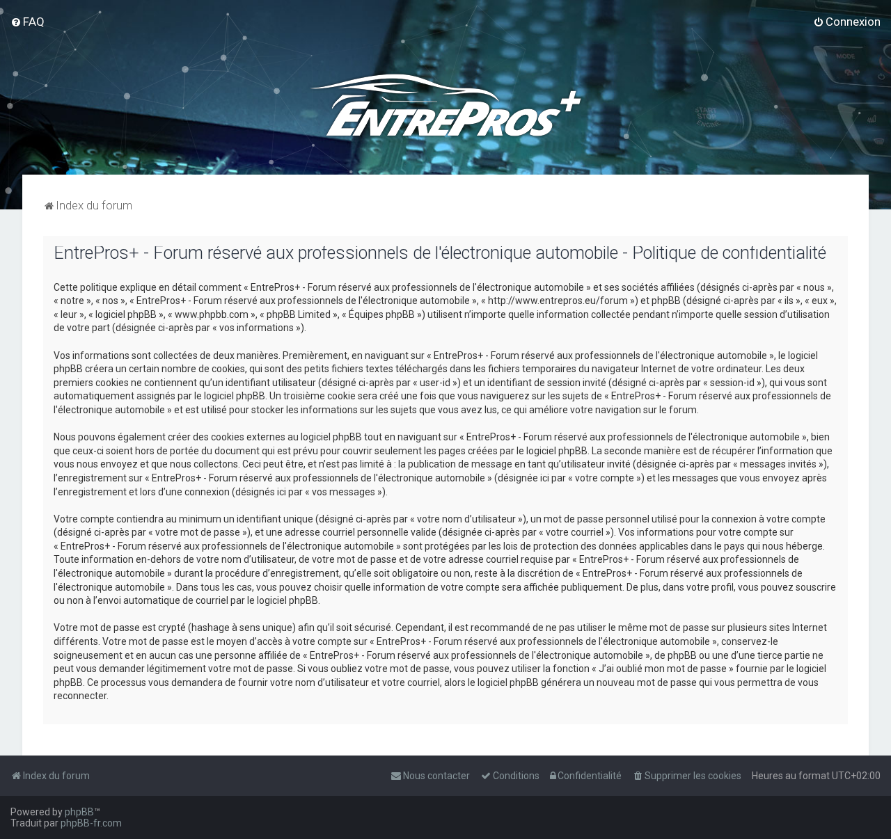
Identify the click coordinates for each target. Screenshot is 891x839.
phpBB (79, 811)
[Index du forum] (445, 105)
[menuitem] (27, 21)
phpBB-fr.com (91, 823)
